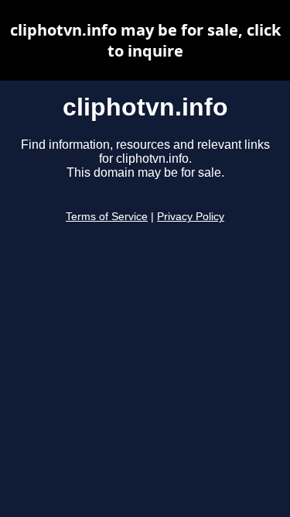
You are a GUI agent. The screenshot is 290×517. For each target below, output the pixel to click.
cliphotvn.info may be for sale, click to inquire (145, 40)
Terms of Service (107, 216)
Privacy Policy (190, 216)
